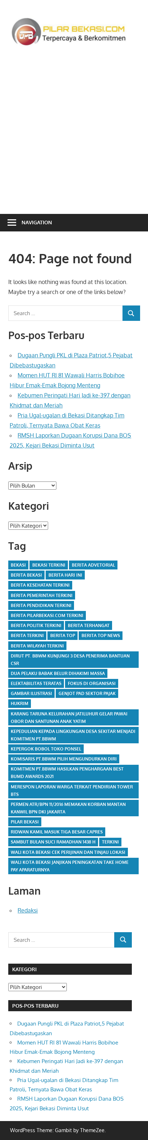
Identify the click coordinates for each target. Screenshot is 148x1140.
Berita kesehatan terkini (40, 585)
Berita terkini (27, 635)
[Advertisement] (74, 129)
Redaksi (28, 910)
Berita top (62, 635)
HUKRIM (19, 703)
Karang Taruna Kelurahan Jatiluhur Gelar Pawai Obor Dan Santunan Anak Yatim (69, 717)
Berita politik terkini (36, 625)
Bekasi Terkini (48, 565)
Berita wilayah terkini (37, 646)
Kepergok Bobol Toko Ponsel (46, 749)
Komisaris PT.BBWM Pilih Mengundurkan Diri (64, 759)
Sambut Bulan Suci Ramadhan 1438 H (53, 842)
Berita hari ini (65, 575)
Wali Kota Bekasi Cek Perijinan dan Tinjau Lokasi (68, 852)
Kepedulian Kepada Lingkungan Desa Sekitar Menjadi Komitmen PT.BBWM (73, 735)
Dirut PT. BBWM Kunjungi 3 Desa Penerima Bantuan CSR (70, 659)
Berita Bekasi (26, 575)
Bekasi (18, 565)
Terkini (110, 842)
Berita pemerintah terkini (42, 595)
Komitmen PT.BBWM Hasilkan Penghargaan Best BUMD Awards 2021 (67, 772)
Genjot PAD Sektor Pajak (87, 693)
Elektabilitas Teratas (36, 683)
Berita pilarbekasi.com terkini (47, 615)
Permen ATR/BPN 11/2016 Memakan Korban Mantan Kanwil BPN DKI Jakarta (68, 808)
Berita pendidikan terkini (41, 605)
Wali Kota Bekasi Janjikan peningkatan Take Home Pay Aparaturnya (70, 866)
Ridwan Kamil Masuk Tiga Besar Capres (57, 832)
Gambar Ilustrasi (31, 693)
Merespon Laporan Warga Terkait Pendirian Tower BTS (72, 790)
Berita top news (101, 635)
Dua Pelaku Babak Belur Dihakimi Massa (58, 673)
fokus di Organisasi (92, 683)
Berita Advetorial (93, 565)
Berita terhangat (89, 625)
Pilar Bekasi (25, 822)
